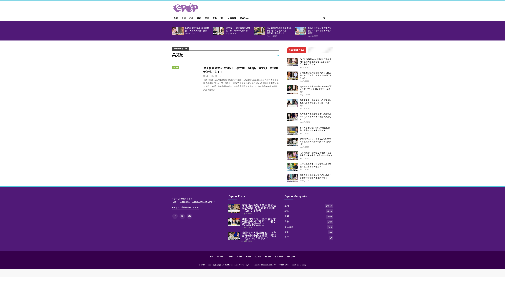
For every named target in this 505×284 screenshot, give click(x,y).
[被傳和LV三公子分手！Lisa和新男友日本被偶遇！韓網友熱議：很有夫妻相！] (292, 142)
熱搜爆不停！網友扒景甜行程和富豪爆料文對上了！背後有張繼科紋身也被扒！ (315, 117)
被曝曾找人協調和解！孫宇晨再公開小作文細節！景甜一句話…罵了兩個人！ (258, 235)
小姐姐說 (232, 18)
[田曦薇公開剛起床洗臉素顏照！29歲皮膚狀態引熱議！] (178, 31)
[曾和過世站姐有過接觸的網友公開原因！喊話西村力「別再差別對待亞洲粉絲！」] (292, 76)
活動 (222, 18)
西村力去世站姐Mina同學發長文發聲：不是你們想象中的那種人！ (315, 129)
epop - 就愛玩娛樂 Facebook (185, 207)
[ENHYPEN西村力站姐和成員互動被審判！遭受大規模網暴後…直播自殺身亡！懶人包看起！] (292, 62)
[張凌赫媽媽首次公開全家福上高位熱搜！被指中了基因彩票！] (292, 167)
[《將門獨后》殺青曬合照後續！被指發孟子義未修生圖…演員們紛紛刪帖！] (292, 155)
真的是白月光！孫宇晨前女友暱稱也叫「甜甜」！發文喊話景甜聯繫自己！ (258, 221)
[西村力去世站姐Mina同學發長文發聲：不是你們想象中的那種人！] (292, 130)
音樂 (207, 18)
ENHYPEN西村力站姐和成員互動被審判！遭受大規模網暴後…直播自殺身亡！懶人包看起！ (316, 62)
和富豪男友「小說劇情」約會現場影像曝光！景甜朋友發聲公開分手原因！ (315, 103)
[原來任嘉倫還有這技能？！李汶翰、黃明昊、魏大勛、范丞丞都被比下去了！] (186, 75)
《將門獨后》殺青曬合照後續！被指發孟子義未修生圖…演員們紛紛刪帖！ (316, 154)
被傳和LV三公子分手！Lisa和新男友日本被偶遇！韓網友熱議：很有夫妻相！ (315, 142)
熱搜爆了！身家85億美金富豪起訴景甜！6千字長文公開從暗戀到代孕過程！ (316, 89)
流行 (286, 237)
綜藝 (199, 18)
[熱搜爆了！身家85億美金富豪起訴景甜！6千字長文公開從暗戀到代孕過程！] (292, 89)
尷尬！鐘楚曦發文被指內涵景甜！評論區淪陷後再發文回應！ (319, 31)
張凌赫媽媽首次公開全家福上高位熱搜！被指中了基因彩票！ (315, 165)
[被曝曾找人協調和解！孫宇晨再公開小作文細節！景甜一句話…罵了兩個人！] (234, 236)
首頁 (176, 18)
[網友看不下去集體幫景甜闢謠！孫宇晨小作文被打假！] (218, 31)
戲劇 (191, 18)
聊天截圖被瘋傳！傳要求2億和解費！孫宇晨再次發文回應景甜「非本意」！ (279, 31)
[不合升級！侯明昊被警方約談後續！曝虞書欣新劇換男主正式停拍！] (292, 178)
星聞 (184, 18)
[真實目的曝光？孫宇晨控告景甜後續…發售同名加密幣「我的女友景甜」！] (234, 208)
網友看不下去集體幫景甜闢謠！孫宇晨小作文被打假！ (238, 29)
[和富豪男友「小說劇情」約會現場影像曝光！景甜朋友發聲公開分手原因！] (292, 103)
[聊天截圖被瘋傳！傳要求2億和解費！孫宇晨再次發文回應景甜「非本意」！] (259, 31)
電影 (215, 18)
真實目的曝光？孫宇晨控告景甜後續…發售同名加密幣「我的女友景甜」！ (258, 208)
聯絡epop (244, 18)
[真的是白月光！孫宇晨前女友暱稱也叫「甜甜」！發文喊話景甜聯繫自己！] (234, 222)
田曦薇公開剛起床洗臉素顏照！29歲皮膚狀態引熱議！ (197, 29)
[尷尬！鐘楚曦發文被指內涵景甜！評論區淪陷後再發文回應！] (300, 31)
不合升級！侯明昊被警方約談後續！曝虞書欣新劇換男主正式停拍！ (315, 176)
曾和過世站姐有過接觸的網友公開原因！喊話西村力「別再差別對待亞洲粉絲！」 (315, 75)
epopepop (301, 265)
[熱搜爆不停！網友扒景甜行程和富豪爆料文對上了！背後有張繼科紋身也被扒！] (292, 117)
